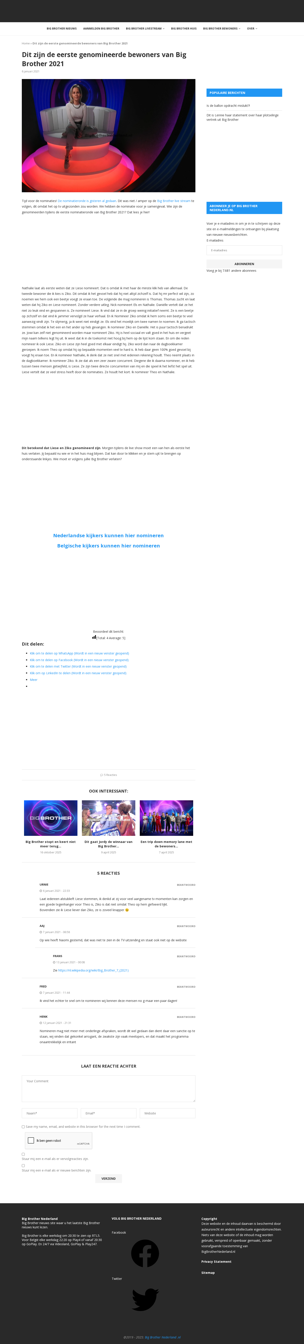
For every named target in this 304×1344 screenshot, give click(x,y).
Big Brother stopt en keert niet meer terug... (51, 844)
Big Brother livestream (144, 28)
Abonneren (244, 264)
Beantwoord (186, 885)
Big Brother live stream (174, 201)
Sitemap (208, 1273)
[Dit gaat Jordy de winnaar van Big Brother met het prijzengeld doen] (108, 818)
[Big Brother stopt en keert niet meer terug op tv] (50, 818)
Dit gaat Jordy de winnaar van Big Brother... (108, 844)
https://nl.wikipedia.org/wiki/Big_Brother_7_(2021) (93, 970)
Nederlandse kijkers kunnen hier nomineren (108, 535)
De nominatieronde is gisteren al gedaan (86, 201)
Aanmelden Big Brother (101, 28)
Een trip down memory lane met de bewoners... (166, 844)
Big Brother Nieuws (62, 28)
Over (250, 28)
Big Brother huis (184, 28)
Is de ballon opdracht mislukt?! (228, 105)
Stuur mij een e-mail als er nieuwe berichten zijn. (56, 1170)
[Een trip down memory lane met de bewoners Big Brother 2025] (166, 818)
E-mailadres (215, 240)
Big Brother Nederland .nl (163, 1337)
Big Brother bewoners (220, 28)
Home (26, 43)
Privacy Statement (216, 1261)
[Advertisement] (108, 250)
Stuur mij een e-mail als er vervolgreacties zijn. (55, 1159)
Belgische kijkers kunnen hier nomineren (108, 545)
